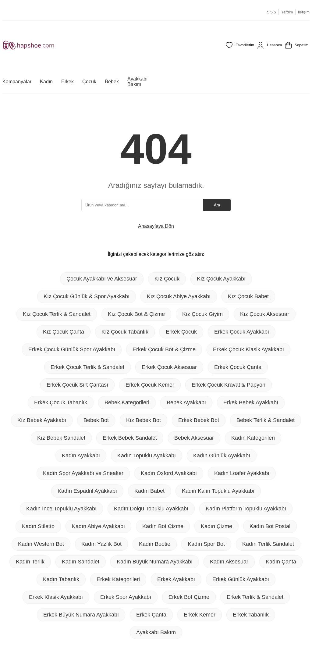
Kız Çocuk (166, 279)
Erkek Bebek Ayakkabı (250, 402)
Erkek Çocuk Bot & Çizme (164, 349)
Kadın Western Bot (41, 544)
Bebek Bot (96, 420)
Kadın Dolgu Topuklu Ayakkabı (151, 509)
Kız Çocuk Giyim (202, 314)
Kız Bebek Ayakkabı (41, 420)
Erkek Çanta (151, 615)
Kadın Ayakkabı (81, 455)
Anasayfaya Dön (156, 226)
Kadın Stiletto (38, 526)
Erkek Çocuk (181, 332)
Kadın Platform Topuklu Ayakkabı (246, 509)
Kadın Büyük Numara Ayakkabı (155, 562)
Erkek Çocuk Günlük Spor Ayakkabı (71, 349)
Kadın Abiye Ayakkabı (98, 526)
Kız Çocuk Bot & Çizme (136, 314)
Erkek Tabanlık (251, 615)
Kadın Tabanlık (61, 579)
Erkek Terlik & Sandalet (255, 597)
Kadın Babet (149, 491)
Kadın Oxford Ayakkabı (169, 473)
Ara (217, 205)
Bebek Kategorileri (127, 402)
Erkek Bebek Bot (198, 420)
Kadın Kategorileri (253, 438)
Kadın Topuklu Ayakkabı (146, 455)
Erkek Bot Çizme (188, 597)
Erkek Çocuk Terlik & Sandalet (87, 367)
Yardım (287, 12)
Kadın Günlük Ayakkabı (221, 455)
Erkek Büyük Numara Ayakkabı (81, 615)
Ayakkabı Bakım (156, 632)
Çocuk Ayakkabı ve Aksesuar (101, 279)
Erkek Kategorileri (118, 579)
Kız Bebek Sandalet (61, 438)
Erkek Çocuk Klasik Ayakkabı (248, 349)
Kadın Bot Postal (270, 526)
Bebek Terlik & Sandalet (265, 420)
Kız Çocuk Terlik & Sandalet (56, 314)
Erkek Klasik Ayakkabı (56, 597)
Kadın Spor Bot (206, 544)
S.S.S (271, 12)
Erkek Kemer (199, 615)
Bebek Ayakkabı (186, 402)
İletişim (304, 12)
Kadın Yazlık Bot (101, 544)
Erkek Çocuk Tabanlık (60, 402)
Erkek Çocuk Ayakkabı (241, 332)
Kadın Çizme (216, 526)
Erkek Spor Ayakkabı (125, 597)
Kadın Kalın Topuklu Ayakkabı (218, 491)
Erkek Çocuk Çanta (237, 367)
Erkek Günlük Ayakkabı (240, 579)
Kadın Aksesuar (229, 562)
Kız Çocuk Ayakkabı (221, 279)
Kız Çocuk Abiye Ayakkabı (179, 296)
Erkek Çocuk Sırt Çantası (77, 385)
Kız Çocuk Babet (248, 296)
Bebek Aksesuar (194, 438)
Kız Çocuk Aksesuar (264, 314)
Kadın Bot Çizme (162, 526)
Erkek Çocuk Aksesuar (169, 367)
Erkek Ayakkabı (176, 579)
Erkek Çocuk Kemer (150, 385)
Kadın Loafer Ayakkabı (241, 473)
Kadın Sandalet (80, 562)
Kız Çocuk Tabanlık (124, 332)
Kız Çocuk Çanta (63, 332)
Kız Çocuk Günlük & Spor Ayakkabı (86, 296)
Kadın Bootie (154, 544)
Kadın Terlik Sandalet (268, 544)
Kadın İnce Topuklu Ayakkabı (61, 509)
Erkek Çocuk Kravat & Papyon (228, 385)
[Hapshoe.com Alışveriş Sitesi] (28, 45)
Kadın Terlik (30, 562)
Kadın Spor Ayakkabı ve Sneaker (83, 473)
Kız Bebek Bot (143, 420)
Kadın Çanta (281, 562)
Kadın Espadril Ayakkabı (87, 491)
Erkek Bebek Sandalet (130, 438)
